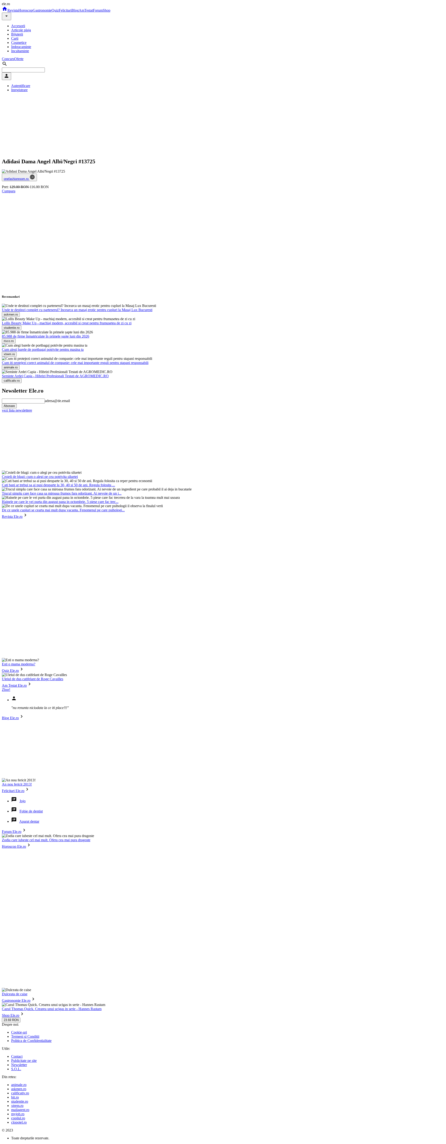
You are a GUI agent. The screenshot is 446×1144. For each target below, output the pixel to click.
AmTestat (86, 10)
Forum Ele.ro (11, 832)
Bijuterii (17, 34)
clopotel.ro (19, 1122)
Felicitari (65, 10)
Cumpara (8, 191)
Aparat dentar (29, 821)
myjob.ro (17, 1114)
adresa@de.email (57, 401)
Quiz (55, 10)
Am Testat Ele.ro (14, 685)
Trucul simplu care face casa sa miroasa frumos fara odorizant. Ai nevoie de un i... (61, 493)
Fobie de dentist (31, 811)
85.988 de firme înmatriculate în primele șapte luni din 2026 (45, 336)
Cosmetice (18, 43)
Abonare (9, 406)
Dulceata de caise (14, 994)
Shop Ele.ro (10, 1015)
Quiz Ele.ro (10, 671)
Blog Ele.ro (10, 718)
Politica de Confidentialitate (31, 1041)
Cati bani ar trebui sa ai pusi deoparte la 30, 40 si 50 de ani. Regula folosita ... (58, 485)
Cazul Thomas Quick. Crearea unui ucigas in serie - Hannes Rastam (52, 1009)
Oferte (18, 59)
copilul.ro (18, 1118)
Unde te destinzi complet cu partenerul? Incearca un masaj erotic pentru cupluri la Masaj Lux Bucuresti (77, 310)
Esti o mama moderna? (18, 664)
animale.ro (18, 1085)
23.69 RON (11, 1020)
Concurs (8, 59)
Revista (12, 10)
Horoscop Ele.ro (14, 846)
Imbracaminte (21, 47)
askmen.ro (18, 1089)
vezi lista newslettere (17, 410)
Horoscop (25, 10)
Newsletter (19, 1065)
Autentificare (20, 86)
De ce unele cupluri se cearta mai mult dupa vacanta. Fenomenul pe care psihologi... (63, 510)
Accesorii (18, 26)
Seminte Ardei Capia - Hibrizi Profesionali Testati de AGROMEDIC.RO (55, 376)
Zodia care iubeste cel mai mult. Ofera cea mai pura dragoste (46, 840)
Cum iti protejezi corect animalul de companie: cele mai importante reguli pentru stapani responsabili (75, 363)
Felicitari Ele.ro (13, 791)
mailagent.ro (20, 1110)
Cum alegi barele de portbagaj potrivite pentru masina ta (43, 349)
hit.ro (15, 1097)
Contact (17, 1056)
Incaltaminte (20, 51)
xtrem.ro (17, 1106)
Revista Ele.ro (12, 517)
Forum (98, 10)
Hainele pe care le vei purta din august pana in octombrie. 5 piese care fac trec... (60, 502)
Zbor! (6, 690)
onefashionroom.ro (17, 178)
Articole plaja (21, 30)
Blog (75, 10)
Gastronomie (42, 10)
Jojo (23, 801)
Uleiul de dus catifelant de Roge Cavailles (32, 679)
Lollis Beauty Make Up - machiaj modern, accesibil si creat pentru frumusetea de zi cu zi (66, 323)
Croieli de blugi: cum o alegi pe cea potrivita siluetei (40, 477)
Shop (106, 10)
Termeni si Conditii (25, 1036)
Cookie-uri (19, 1032)
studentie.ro (19, 1101)
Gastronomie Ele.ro (16, 1000)
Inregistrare (19, 90)
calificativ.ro (20, 1093)
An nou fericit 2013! (17, 784)
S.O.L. (16, 1069)
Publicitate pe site (24, 1061)
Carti (14, 38)
